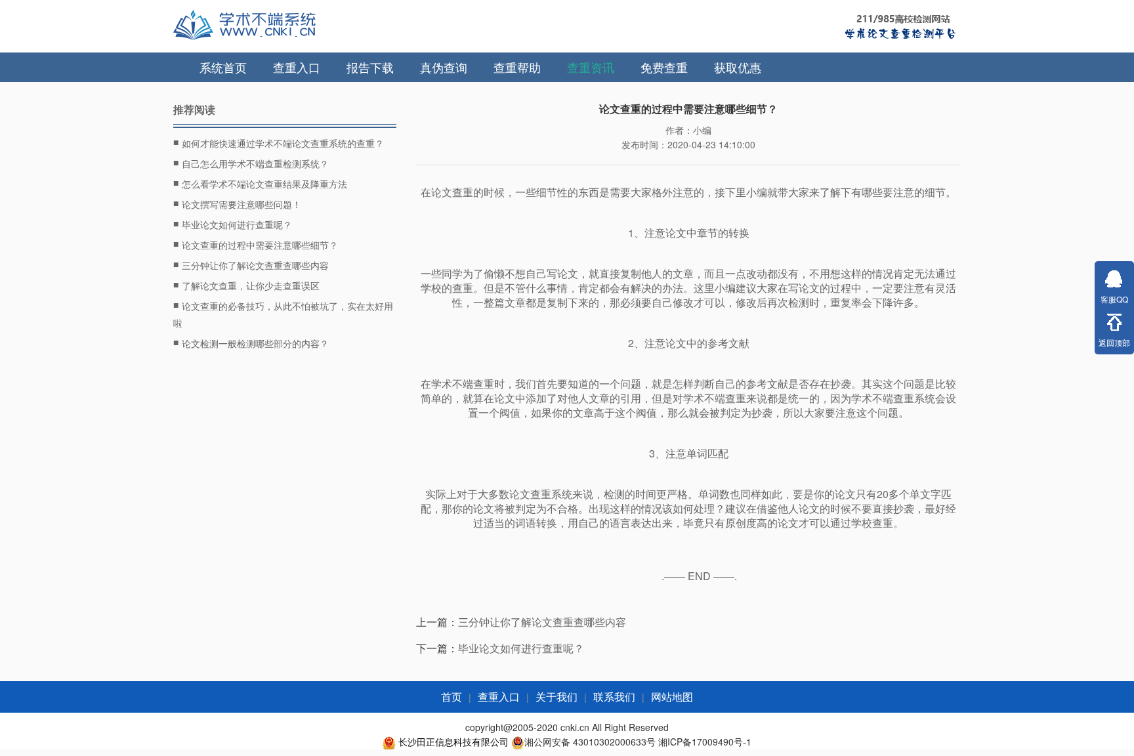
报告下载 (370, 66)
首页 (451, 697)
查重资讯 (590, 66)
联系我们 (614, 697)
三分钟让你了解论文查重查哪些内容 (251, 264)
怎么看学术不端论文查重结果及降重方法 (260, 183)
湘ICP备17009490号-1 (704, 741)
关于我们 (557, 697)
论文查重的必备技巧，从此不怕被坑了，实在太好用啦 (283, 313)
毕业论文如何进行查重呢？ (232, 224)
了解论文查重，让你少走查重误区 (246, 285)
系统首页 (223, 66)
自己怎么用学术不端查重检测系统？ (251, 163)
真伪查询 (443, 66)
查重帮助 (517, 66)
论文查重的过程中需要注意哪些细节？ (255, 244)
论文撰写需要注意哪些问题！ (237, 203)
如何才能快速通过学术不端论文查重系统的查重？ (278, 142)
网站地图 (672, 697)
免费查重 (664, 66)
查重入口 (296, 66)
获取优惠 (737, 66)
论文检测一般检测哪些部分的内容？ (251, 342)
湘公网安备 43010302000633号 (590, 741)
